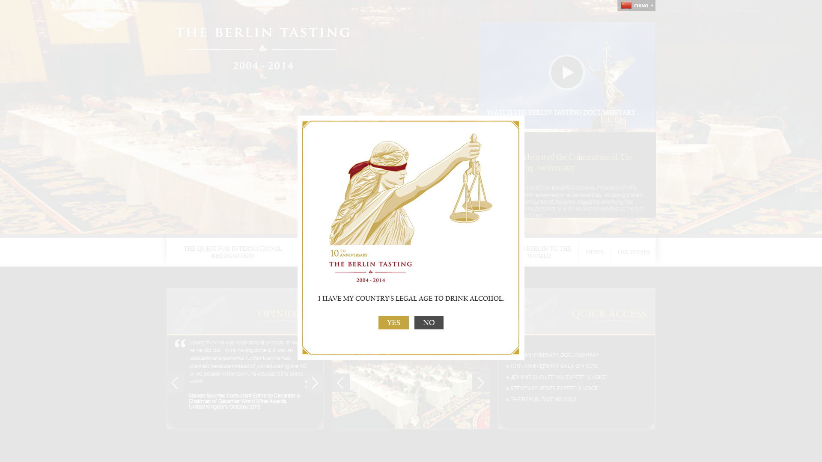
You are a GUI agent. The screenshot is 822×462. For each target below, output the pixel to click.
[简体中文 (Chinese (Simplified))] (636, 5)
